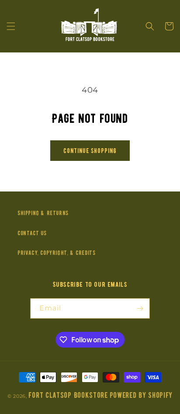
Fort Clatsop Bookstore (67, 395)
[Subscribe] (139, 308)
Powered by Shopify (141, 395)
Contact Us (32, 233)
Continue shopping (90, 150)
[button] (11, 26)
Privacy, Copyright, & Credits (56, 253)
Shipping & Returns (43, 213)
